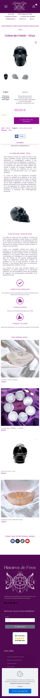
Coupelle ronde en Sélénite (9, 380)
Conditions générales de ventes (15, 657)
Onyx (10, 130)
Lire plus (20, 686)
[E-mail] (17, 603)
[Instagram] (17, 541)
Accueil (3, 26)
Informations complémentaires (20, 145)
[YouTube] (14, 603)
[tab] (20, 142)
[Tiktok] (22, 541)
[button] (20, 638)
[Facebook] (12, 541)
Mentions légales (11, 663)
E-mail (7, 617)
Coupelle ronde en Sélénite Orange (12, 519)
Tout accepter (20, 691)
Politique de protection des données (20, 683)
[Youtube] (27, 541)
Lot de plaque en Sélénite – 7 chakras (12, 428)
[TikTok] (11, 603)
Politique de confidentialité (14, 660)
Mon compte (10, 666)
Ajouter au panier (26, 121)
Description (20, 142)
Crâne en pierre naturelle (20, 26)
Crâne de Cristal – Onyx (8, 471)
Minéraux (9, 26)
